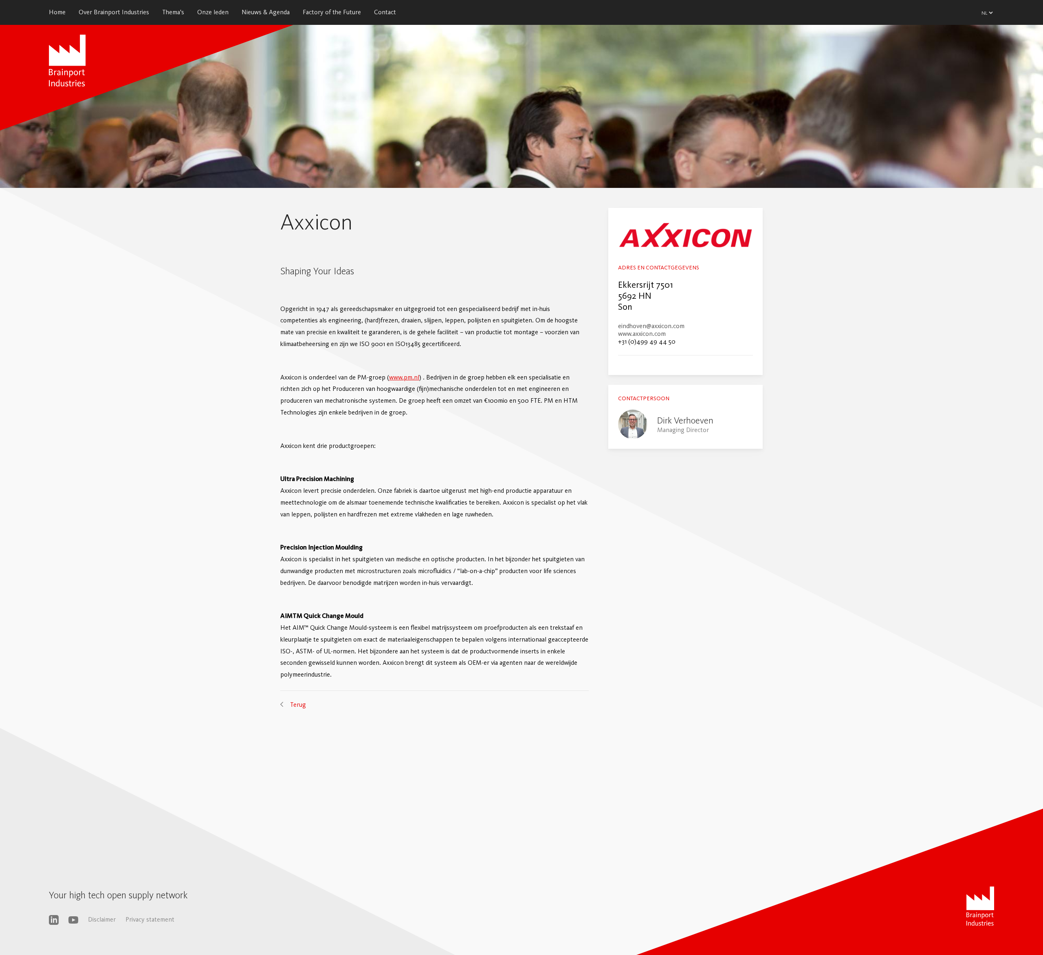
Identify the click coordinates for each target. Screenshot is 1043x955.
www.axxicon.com (642, 333)
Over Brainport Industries (114, 12)
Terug (298, 704)
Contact (385, 12)
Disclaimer (102, 919)
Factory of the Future (332, 12)
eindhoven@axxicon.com (651, 326)
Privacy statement (149, 919)
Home (57, 12)
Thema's (173, 12)
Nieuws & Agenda (266, 12)
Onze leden (213, 12)
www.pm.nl (404, 377)
